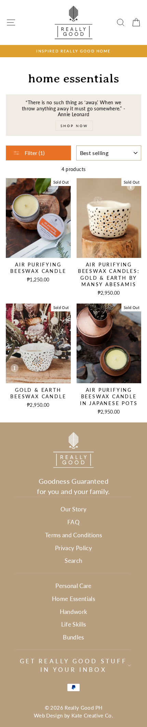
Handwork (74, 611)
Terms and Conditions (73, 535)
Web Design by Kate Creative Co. (73, 715)
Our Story (73, 509)
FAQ (73, 522)
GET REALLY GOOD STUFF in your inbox (73, 666)
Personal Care (73, 585)
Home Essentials (73, 598)
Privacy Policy (73, 548)
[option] (73, 51)
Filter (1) (33, 153)
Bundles (73, 637)
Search (73, 560)
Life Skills (73, 624)
